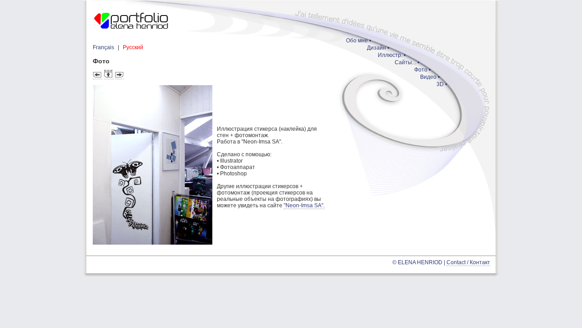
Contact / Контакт (468, 262)
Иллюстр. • (392, 55)
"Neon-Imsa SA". (304, 205)
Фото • (422, 70)
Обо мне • (358, 40)
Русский (133, 47)
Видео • (430, 77)
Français (103, 47)
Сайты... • (407, 62)
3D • (441, 84)
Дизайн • (378, 48)
